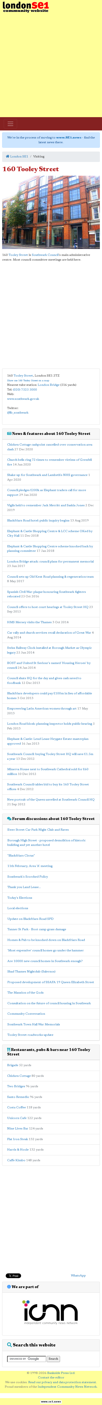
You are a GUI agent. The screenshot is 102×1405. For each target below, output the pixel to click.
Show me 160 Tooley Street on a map (28, 380)
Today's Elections (19, 897)
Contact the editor (51, 1377)
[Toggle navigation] (10, 124)
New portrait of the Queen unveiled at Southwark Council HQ (51, 799)
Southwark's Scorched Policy (27, 876)
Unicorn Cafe (17, 1118)
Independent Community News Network (67, 1386)
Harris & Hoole (18, 1149)
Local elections (17, 908)
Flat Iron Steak (17, 1139)
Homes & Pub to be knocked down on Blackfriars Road (46, 940)
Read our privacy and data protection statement (62, 1382)
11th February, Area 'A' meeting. (30, 866)
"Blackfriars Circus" (21, 855)
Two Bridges (16, 1086)
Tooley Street (18, 255)
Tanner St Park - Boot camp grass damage (36, 929)
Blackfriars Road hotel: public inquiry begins (38, 520)
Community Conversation (26, 1013)
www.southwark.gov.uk (23, 399)
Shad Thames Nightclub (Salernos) (31, 971)
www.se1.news (51, 1402)
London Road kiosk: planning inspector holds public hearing (49, 723)
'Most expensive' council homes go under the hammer (45, 950)
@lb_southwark (17, 412)
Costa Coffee (16, 1107)
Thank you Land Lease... (24, 887)
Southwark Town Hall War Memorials (33, 1024)
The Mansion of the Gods (25, 992)
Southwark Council (45, 255)
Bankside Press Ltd (60, 1373)
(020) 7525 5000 (25, 389)
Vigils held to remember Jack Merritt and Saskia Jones (46, 505)
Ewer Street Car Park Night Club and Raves (38, 829)
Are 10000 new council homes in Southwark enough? (45, 961)
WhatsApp (78, 1275)
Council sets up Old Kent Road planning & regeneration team (50, 576)
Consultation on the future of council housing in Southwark (49, 1003)
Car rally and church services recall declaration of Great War (49, 632)
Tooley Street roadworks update (30, 1034)
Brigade (12, 1065)
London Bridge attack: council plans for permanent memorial (50, 561)
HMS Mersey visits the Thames (29, 622)
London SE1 (18, 156)
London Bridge (49, 385)
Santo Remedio (18, 1097)
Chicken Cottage (19, 1076)
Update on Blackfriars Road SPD (30, 919)
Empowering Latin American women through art (42, 708)
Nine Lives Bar (17, 1128)
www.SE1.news (68, 137)
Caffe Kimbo (16, 1160)
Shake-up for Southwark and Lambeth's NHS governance (47, 475)
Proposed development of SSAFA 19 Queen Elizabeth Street (50, 982)
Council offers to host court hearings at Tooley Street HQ (47, 607)
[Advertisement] (51, 65)
